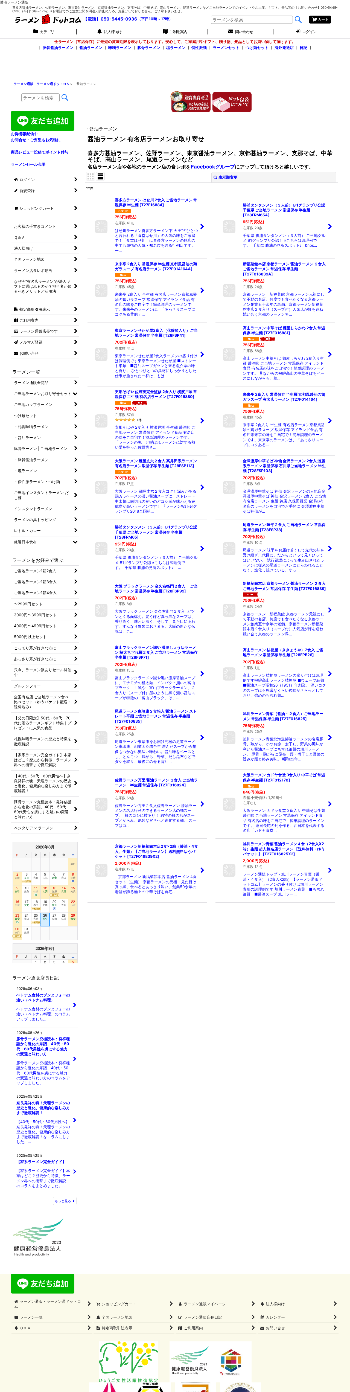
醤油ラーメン (90, 47)
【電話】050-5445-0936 (110, 19)
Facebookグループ (213, 167)
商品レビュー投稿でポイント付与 (39, 152)
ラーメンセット (226, 47)
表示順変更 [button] (228, 177)
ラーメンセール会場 (28, 164)
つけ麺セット (257, 47)
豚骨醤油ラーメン (58, 47)
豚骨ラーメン (148, 47)
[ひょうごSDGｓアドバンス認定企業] (231, 1361)
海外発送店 (284, 47)
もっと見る (63, 1201)
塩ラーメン (175, 47)
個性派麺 (199, 47)
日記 (303, 47)
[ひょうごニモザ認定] (128, 1361)
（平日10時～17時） (155, 19)
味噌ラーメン (119, 47)
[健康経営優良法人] (188, 1361)
